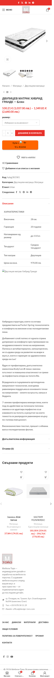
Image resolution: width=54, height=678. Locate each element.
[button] (5, 41)
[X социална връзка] (22, 3)
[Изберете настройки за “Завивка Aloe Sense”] (21, 477)
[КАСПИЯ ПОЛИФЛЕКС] (38, 491)
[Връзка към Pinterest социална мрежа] (26, 3)
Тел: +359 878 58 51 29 (16, 605)
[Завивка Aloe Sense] (13, 491)
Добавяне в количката (30, 133)
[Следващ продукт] (11, 92)
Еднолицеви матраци (38, 526)
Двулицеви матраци (34, 85)
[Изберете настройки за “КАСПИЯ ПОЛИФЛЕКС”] (45, 477)
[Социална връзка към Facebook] (18, 3)
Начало (6, 85)
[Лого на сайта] (26, 9)
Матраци (17, 85)
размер (6, 117)
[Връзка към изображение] (7, 558)
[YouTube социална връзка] (12, 656)
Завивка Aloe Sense (13, 518)
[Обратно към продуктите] (7, 92)
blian (12, 187)
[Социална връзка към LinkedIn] (29, 3)
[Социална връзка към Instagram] (8, 656)
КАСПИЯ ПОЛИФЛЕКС (38, 518)
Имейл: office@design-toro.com (20, 609)
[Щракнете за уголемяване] (7, 59)
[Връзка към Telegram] (33, 3)
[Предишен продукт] (4, 92)
